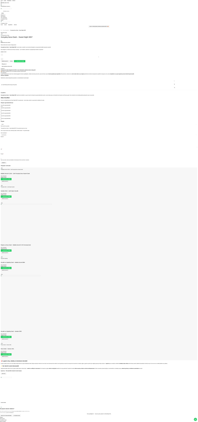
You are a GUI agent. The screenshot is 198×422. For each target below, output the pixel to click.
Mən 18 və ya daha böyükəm (6, 415)
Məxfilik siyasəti (3, 390)
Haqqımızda (3, 383)
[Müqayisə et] (2, 341)
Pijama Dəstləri (3, 395)
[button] (5, 339)
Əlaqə (2, 385)
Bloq (1, 386)
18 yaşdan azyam (17, 415)
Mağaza (2, 388)
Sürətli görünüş (5, 341)
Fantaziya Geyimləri (4, 399)
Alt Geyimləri (3, 392)
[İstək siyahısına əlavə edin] (2, 329)
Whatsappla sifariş (6, 354)
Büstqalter (2, 397)
